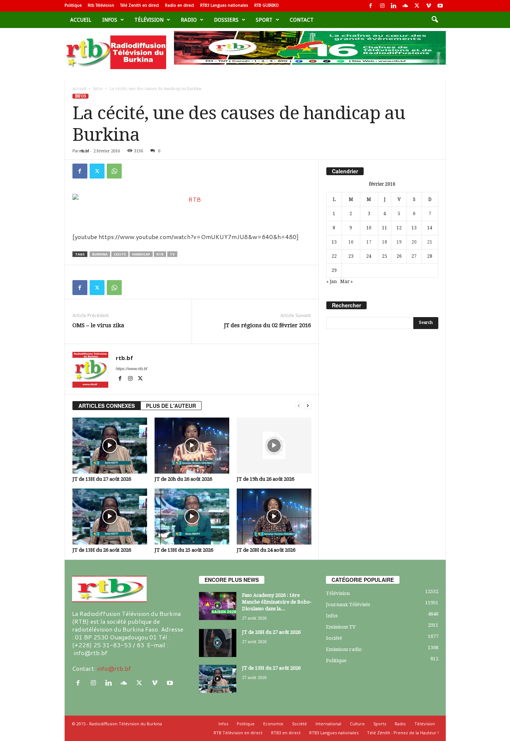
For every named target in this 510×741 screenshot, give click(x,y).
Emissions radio (344, 649)
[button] (434, 20)
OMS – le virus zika (98, 325)
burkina (100, 254)
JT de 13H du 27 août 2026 (101, 479)
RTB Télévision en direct (238, 732)
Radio (189, 20)
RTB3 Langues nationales (224, 5)
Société (334, 638)
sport (264, 20)
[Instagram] (382, 6)
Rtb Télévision (101, 5)
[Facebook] (370, 6)
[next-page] (307, 406)
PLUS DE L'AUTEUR (171, 405)
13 (414, 227)
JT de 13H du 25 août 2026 (184, 550)
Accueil (80, 20)
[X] (417, 6)
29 (334, 270)
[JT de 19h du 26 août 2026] (274, 446)
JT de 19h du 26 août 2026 (265, 479)
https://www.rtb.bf (131, 368)
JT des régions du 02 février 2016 (267, 325)
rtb (160, 254)
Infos (109, 20)
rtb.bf (84, 151)
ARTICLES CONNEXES (106, 405)
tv (172, 254)
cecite (120, 254)
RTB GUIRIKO (266, 5)
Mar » (346, 281)
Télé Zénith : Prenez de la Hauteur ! (403, 732)
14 (429, 227)
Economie (273, 723)
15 (334, 242)
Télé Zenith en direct (139, 5)
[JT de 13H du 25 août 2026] (192, 517)
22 (334, 256)
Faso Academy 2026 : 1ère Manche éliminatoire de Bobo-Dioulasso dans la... (276, 601)
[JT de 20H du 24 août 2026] (274, 517)
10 (368, 227)
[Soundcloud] (405, 6)
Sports (379, 723)
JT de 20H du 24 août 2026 (266, 550)
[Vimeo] (428, 6)
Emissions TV (341, 627)
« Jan (331, 281)
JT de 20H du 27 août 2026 (271, 632)
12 (399, 227)
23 (351, 256)
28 (429, 256)
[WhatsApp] (114, 171)
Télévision (149, 20)
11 (384, 227)
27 (414, 256)
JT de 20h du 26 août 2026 (183, 479)
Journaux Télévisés (348, 604)
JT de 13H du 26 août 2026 (101, 550)
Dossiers (226, 20)
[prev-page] (298, 406)
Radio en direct (179, 5)
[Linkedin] (393, 6)
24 (368, 256)
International (328, 723)
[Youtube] (440, 6)
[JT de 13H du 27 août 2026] (109, 446)
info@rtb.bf (114, 668)
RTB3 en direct (286, 732)
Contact (302, 20)
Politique (73, 5)
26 (399, 256)
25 (384, 256)
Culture (357, 723)
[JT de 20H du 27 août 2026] (217, 643)
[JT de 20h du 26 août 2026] (192, 446)
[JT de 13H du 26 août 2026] (109, 517)
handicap (141, 254)
